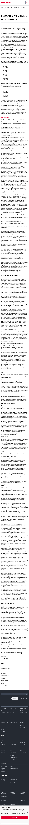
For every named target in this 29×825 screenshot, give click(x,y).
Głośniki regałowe (24, 744)
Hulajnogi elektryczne (3, 769)
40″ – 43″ (12, 714)
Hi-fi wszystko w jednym (13, 754)
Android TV (3, 724)
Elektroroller (13, 782)
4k (10, 724)
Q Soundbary (13, 740)
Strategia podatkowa (22, 799)
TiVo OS (2, 729)
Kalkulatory (10, 788)
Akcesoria (3, 754)
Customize (14, 821)
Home (2, 7)
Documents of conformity (13, 793)
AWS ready (3, 717)
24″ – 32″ (12, 716)
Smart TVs (12, 780)
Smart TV (3, 731)
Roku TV (2, 727)
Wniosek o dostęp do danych (14, 803)
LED (20, 714)
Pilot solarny (22, 727)
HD (11, 727)
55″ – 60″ (12, 712)
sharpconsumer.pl (5, 117)
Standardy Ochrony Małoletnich (3, 804)
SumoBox (3, 744)
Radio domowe (23, 752)
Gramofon (12, 759)
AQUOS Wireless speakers (23, 724)
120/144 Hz (22, 716)
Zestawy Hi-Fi (13, 752)
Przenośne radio (23, 754)
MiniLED (2, 710)
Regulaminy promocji (22, 793)
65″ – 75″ (12, 710)
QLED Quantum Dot (24, 712)
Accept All (14, 817)
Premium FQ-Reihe (5, 712)
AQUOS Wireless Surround (13, 745)
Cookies (12, 799)
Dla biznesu (3, 788)
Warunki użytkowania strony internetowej (4, 794)
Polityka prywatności (3, 799)
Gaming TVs (3, 714)
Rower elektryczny (14, 768)
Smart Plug (3, 780)
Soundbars (12, 742)
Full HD (11, 726)
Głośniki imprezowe (22, 741)
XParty (2, 742)
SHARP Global (18, 788)
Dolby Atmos (3, 716)
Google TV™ (3, 726)
